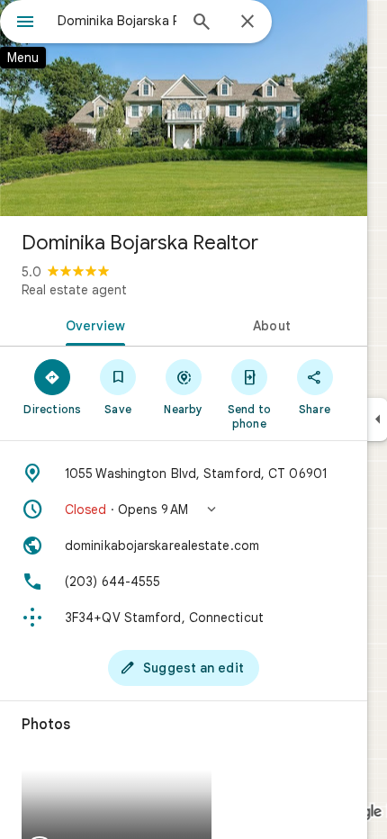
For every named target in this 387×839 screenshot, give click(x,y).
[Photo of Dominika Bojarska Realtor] (183, 108)
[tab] (92, 324)
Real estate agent (74, 290)
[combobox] (117, 21)
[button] (183, 510)
